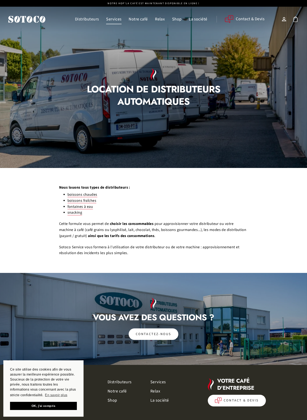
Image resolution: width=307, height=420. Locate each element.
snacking (74, 212)
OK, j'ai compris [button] (43, 405)
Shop (177, 19)
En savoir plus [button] (56, 395)
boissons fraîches (81, 200)
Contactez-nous (153, 334)
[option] (153, 319)
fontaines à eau (80, 206)
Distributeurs (87, 19)
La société (198, 19)
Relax (160, 19)
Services (114, 19)
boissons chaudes (82, 194)
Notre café (138, 19)
